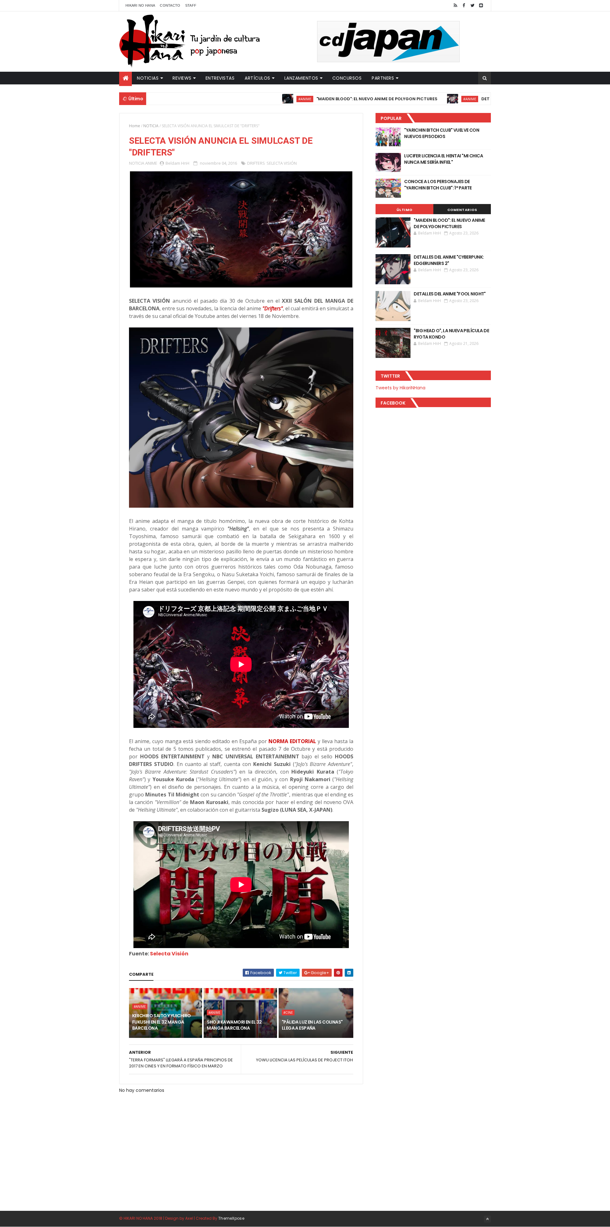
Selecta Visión (169, 953)
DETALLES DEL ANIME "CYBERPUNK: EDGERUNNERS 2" (449, 260)
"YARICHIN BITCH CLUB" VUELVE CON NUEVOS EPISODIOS (441, 133)
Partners (383, 78)
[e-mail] (481, 5)
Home (134, 126)
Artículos (257, 78)
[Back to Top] (487, 1219)
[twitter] (472, 5)
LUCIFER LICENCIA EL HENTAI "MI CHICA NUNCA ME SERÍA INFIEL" (443, 159)
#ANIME (264, 98)
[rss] (455, 5)
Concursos (347, 78)
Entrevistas (220, 78)
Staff (191, 5)
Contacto (170, 5)
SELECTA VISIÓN (282, 163)
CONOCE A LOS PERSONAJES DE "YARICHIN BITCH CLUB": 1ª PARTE (438, 184)
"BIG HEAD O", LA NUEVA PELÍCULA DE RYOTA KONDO (451, 333)
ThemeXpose (231, 1218)
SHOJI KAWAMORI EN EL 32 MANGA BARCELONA (234, 1025)
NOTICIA (151, 126)
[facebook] (463, 5)
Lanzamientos (301, 78)
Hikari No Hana (140, 5)
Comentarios (462, 209)
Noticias (148, 78)
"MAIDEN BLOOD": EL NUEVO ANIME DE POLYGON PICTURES (336, 99)
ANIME (151, 163)
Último (404, 209)
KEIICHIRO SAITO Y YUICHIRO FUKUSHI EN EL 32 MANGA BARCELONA (161, 1022)
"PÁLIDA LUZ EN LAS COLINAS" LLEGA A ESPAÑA (312, 1025)
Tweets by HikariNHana (400, 388)
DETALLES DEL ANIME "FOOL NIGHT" (450, 294)
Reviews (182, 78)
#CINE (288, 1012)
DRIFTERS (256, 163)
